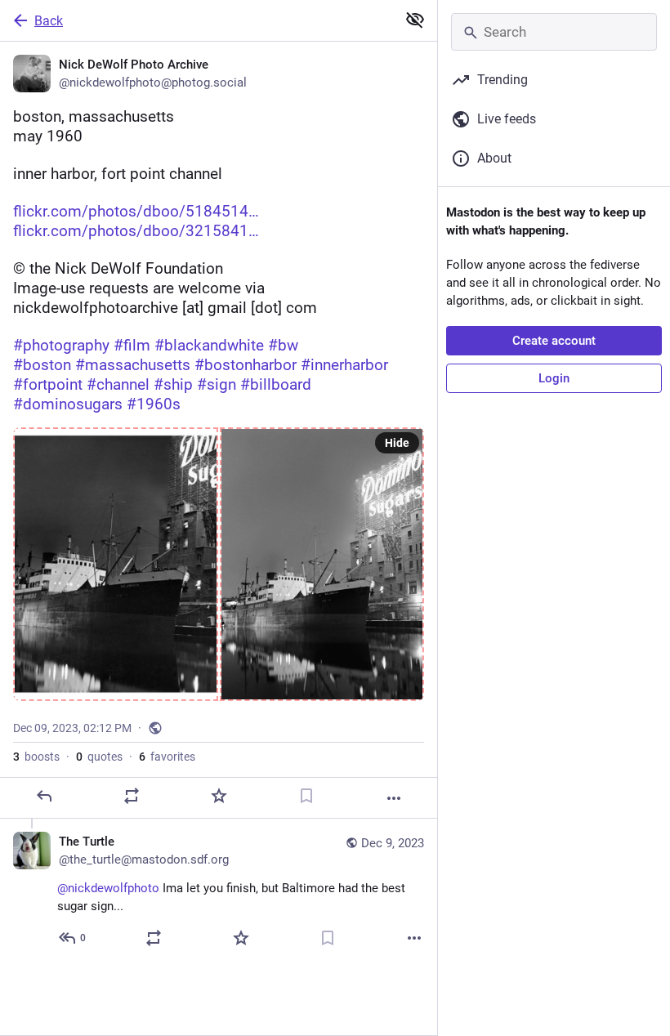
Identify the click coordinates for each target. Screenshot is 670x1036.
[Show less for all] (415, 19)
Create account (554, 340)
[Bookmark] (306, 796)
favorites (167, 756)
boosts (36, 756)
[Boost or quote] (131, 796)
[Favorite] (219, 796)
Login (554, 378)
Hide (397, 442)
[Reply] (44, 796)
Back (48, 21)
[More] (394, 798)
